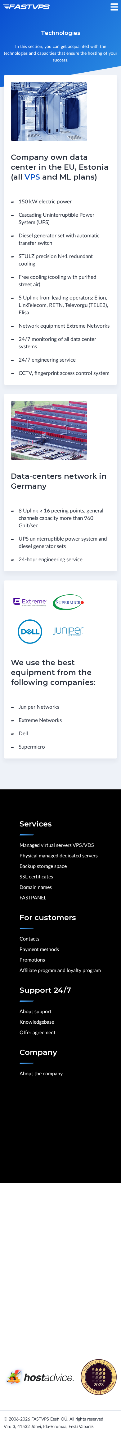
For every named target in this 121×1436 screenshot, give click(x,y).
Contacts (29, 939)
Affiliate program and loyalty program (60, 970)
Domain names (36, 887)
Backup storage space (43, 866)
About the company (41, 1073)
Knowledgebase (37, 1022)
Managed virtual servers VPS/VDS (57, 845)
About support (36, 1011)
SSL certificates (36, 876)
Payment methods (39, 949)
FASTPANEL (33, 897)
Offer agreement (38, 1032)
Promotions (32, 960)
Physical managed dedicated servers (59, 855)
